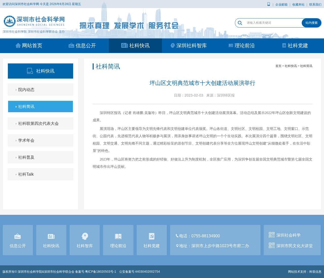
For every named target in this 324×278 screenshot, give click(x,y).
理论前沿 (245, 45)
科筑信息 (315, 271)
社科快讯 (139, 45)
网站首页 (32, 45)
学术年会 (26, 140)
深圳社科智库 (191, 45)
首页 (278, 66)
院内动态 (26, 89)
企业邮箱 (281, 4)
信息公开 (86, 45)
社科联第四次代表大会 (38, 123)
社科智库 (85, 246)
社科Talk (26, 174)
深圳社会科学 (288, 235)
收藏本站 (298, 4)
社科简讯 (26, 106)
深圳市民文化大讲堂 (294, 246)
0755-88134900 (205, 236)
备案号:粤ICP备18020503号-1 (95, 271)
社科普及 (26, 157)
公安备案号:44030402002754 (139, 271)
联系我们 (315, 4)
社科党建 (298, 45)
